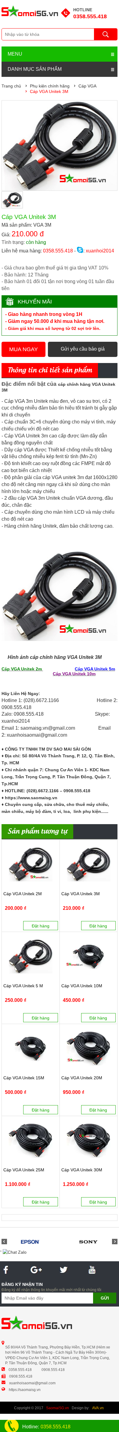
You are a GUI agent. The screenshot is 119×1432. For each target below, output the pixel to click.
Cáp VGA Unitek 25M (23, 1170)
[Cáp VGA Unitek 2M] (30, 864)
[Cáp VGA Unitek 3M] (88, 864)
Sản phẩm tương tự (37, 832)
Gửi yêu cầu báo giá (83, 348)
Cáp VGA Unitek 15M (23, 1078)
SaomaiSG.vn (57, 1408)
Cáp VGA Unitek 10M (81, 986)
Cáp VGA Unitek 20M (81, 1078)
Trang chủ (11, 86)
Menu (15, 54)
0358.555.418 (90, 16)
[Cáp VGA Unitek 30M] (88, 1140)
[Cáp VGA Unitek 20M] (88, 1048)
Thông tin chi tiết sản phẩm (50, 371)
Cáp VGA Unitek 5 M (23, 986)
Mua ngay (23, 349)
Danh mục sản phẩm (35, 69)
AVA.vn (98, 1408)
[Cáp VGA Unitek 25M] (30, 1140)
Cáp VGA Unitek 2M (22, 894)
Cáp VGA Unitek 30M (81, 1170)
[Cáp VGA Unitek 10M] (88, 956)
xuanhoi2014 (99, 250)
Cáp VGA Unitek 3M (80, 894)
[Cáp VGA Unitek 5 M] (30, 956)
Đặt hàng (40, 925)
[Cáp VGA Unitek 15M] (30, 1048)
